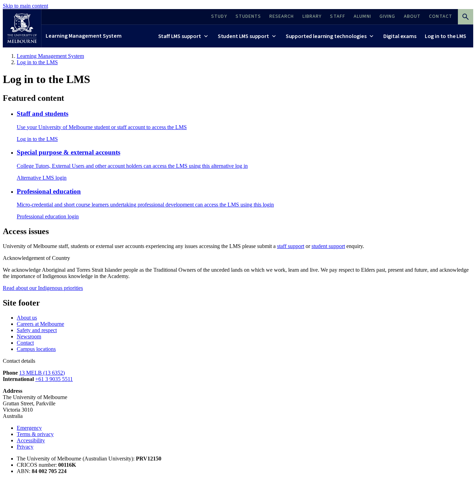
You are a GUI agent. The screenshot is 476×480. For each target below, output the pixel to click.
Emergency (29, 428)
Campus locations (36, 349)
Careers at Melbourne (40, 324)
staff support (290, 246)
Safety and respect (37, 330)
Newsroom (29, 336)
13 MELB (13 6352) (42, 373)
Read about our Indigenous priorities (43, 288)
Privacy (25, 447)
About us (27, 318)
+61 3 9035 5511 (54, 379)
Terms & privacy (35, 434)
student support (328, 246)
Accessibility (31, 440)
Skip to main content (25, 6)
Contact (25, 343)
